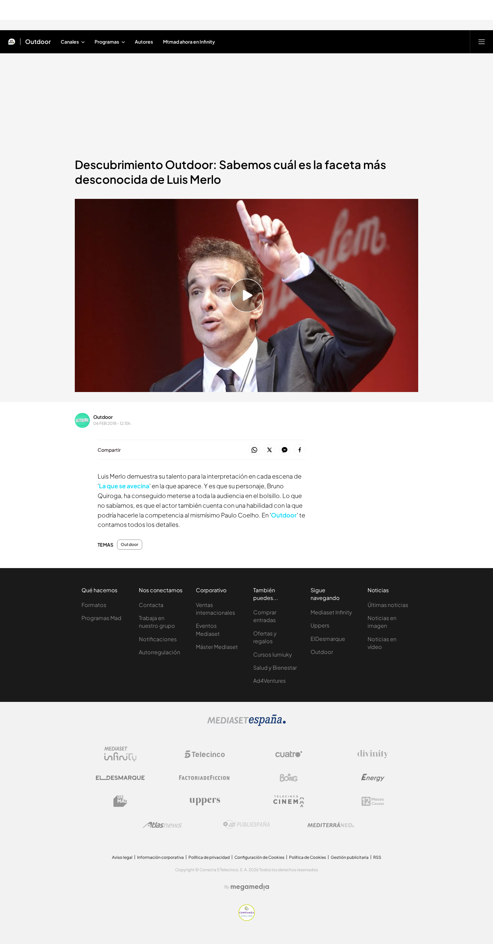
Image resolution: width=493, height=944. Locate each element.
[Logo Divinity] (373, 754)
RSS (377, 857)
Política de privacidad (209, 857)
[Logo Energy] (373, 777)
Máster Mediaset (217, 646)
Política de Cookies (307, 857)
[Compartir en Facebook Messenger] (284, 450)
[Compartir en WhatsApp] (254, 450)
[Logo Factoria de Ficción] (204, 777)
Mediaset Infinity (331, 612)
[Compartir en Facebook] (300, 450)
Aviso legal (122, 857)
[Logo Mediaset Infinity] (120, 754)
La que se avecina (124, 486)
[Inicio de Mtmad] (11, 41)
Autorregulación (159, 652)
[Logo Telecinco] (204, 754)
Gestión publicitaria (350, 857)
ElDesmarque (328, 638)
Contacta (151, 604)
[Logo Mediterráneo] (330, 824)
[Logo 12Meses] (373, 801)
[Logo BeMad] (120, 801)
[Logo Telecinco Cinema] (288, 801)
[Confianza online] (246, 919)
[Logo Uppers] (204, 801)
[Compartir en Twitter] (269, 450)
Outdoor (38, 42)
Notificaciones (158, 639)
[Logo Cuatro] (288, 754)
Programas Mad (101, 617)
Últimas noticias (388, 604)
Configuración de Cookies (259, 857)
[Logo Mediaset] (246, 724)
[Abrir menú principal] (481, 41)
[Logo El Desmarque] (120, 778)
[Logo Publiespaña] (246, 824)
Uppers (320, 625)
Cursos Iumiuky (272, 654)
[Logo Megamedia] (250, 887)
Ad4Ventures (269, 680)
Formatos (93, 604)
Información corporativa (160, 857)
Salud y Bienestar (275, 667)
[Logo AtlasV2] (162, 825)
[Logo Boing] (289, 777)
